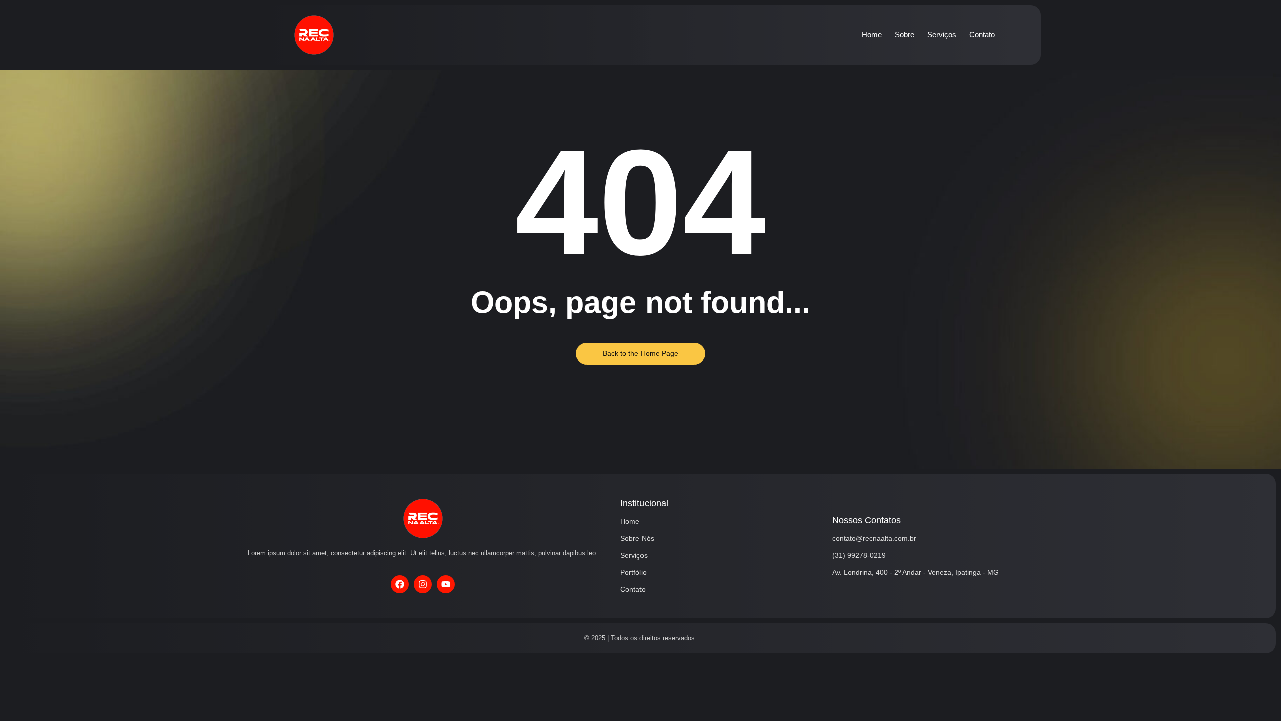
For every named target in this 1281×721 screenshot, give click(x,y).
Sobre (904, 34)
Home (872, 34)
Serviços (941, 34)
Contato (982, 34)
